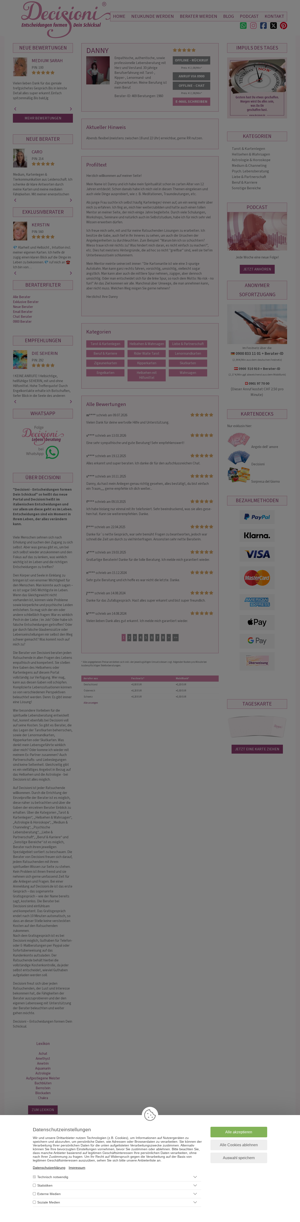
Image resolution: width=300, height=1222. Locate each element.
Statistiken (44, 1185)
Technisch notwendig (52, 1177)
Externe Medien (49, 1194)
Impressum (77, 1167)
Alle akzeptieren (238, 1132)
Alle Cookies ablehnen (239, 1145)
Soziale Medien (48, 1202)
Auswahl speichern (239, 1158)
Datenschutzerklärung (49, 1167)
